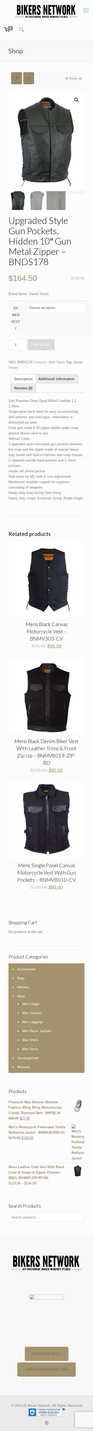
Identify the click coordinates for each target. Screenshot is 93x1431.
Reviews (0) (23, 388)
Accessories (26, 969)
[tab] (23, 378)
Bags (21, 978)
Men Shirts (30, 1040)
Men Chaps (30, 1004)
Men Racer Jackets (36, 1031)
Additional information (56, 379)
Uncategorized (27, 1058)
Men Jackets (32, 1013)
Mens (21, 996)
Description (23, 379)
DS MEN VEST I (15, 318)
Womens (23, 1067)
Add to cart (41, 345)
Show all (75, 78)
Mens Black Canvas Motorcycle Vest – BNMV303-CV (47, 631)
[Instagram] (46, 1423)
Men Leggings (32, 1022)
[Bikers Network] (46, 11)
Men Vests (57, 362)
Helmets (23, 987)
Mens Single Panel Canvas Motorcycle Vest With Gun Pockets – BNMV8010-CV (46, 872)
